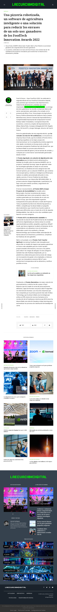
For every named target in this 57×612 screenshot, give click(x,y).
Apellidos (9, 310)
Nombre (8, 305)
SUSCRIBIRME (12, 322)
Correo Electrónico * (12, 299)
